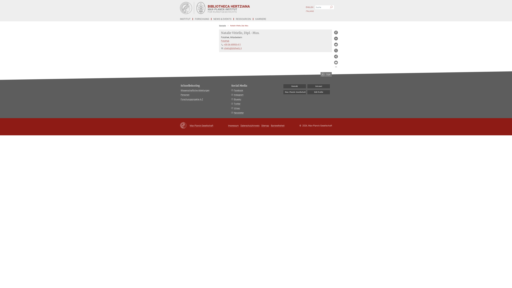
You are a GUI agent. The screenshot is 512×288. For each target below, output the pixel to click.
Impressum (233, 125)
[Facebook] (336, 33)
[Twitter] (336, 51)
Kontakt (294, 86)
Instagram (238, 95)
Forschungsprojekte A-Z (192, 99)
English (309, 7)
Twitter (237, 104)
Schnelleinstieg (190, 85)
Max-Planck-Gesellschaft (295, 92)
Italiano (310, 11)
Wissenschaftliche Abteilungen (195, 90)
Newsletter (239, 113)
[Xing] (336, 57)
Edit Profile (318, 92)
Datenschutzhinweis (250, 125)
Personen (185, 95)
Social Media (239, 85)
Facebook (238, 90)
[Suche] (331, 7)
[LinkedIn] (336, 39)
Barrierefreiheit (278, 125)
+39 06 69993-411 (232, 44)
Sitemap (265, 125)
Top (328, 74)
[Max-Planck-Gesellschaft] (185, 125)
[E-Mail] (336, 63)
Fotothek (225, 41)
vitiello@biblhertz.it (233, 48)
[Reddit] (336, 45)
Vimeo (237, 108)
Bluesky (237, 99)
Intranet (318, 86)
